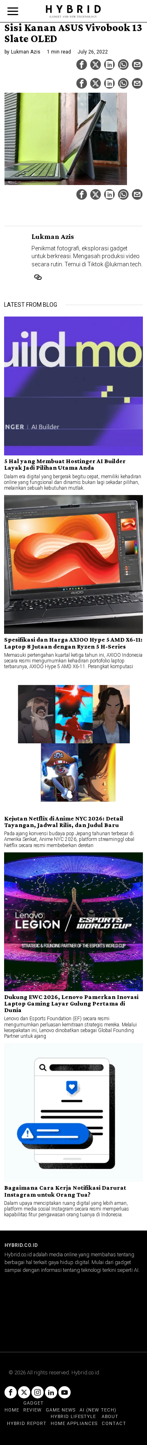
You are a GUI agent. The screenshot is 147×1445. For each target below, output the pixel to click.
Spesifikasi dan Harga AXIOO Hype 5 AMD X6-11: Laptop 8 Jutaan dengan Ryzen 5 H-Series (73, 642)
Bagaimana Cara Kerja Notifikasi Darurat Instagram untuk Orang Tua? (65, 1190)
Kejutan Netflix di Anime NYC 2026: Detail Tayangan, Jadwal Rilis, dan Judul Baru (63, 821)
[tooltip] (81, 64)
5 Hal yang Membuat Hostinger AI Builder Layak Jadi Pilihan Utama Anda (65, 464)
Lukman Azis (25, 52)
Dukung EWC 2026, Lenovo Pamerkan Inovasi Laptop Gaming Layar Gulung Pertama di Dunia (71, 1003)
